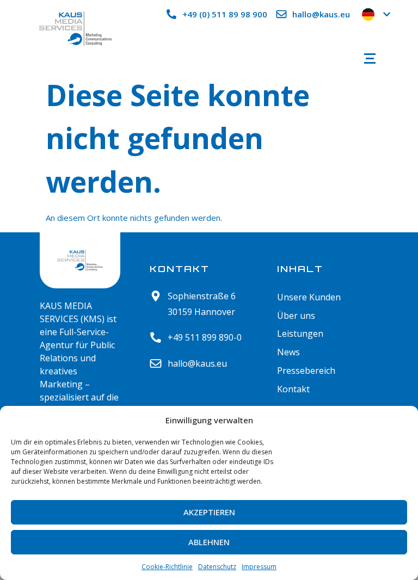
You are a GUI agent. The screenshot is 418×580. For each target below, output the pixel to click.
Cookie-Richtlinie (167, 566)
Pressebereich (306, 370)
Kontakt (293, 389)
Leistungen (300, 333)
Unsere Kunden (309, 297)
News (288, 352)
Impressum (259, 566)
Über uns (296, 315)
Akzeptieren (209, 512)
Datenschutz (217, 566)
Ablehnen (209, 541)
